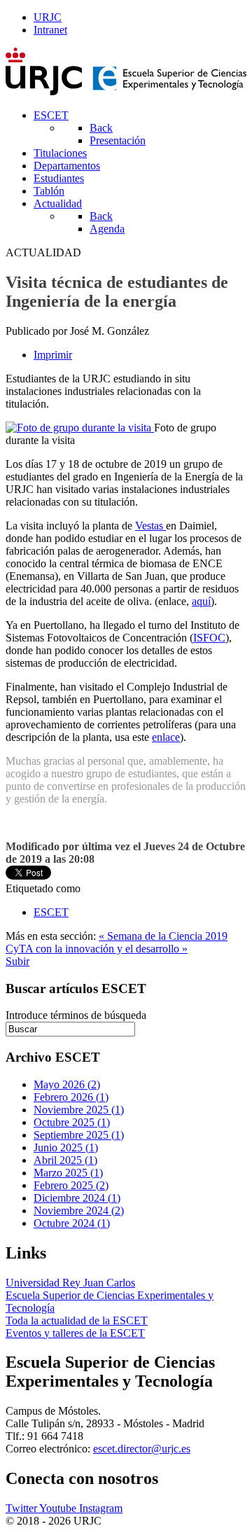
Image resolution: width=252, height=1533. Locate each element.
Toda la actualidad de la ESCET (77, 1320)
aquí (201, 601)
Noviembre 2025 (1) (79, 1110)
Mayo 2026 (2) (67, 1084)
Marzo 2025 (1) (68, 1173)
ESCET (51, 912)
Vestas (150, 526)
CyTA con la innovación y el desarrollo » (97, 949)
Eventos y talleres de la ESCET (75, 1333)
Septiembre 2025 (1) (79, 1135)
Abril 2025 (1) (65, 1160)
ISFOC (209, 638)
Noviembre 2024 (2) (79, 1210)
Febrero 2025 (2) (71, 1185)
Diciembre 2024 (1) (77, 1198)
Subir (17, 961)
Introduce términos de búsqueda (76, 1015)
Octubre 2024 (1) (72, 1223)
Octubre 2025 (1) (72, 1122)
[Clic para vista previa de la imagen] (80, 427)
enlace (166, 737)
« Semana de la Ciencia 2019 (163, 936)
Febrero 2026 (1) (71, 1097)
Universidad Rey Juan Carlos (70, 1283)
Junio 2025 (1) (66, 1147)
